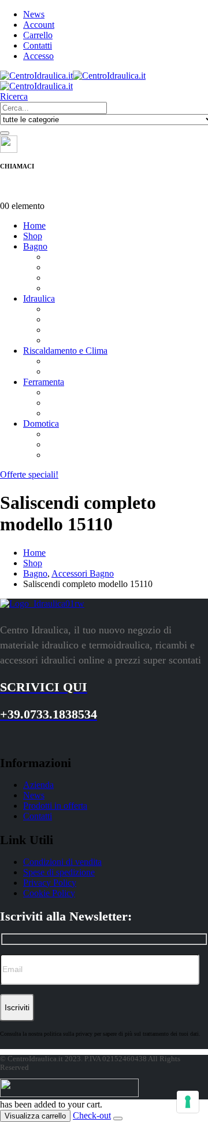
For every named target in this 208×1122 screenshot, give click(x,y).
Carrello (38, 35)
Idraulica (39, 298)
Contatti (37, 45)
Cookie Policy (49, 893)
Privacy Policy (49, 883)
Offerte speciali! (29, 474)
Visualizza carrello (35, 1116)
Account (38, 25)
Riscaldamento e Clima (65, 350)
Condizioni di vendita (62, 862)
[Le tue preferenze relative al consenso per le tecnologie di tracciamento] (188, 1102)
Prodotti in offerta (55, 806)
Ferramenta (43, 382)
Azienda (38, 785)
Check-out (92, 1115)
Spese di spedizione (59, 872)
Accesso (38, 56)
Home (34, 225)
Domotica (41, 423)
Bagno (35, 246)
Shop (32, 236)
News (33, 14)
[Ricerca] (4, 133)
